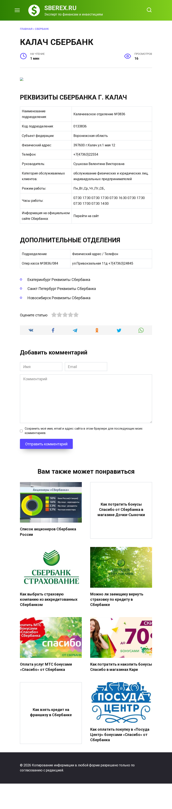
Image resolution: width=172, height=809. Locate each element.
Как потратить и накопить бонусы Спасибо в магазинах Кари (121, 667)
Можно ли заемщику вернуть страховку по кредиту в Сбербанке (116, 599)
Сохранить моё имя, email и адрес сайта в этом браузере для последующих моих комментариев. (83, 431)
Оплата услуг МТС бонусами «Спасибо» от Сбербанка (46, 667)
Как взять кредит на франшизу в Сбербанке (51, 712)
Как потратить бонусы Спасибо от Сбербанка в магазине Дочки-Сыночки (121, 509)
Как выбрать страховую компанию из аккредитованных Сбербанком (48, 599)
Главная (26, 28)
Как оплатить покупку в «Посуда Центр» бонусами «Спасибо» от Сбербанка (119, 734)
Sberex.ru (60, 8)
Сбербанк (42, 28)
